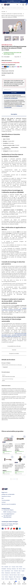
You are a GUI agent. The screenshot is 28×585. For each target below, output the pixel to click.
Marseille (6, 566)
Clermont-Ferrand (13, 574)
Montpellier (4, 568)
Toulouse (13, 566)
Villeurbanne (7, 572)
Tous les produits (6, 500)
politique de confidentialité (11, 98)
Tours (3, 576)
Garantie (14, 350)
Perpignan (11, 576)
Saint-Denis (13, 572)
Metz (15, 576)
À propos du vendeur (14, 353)
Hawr (3, 570)
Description (14, 114)
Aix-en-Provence (5, 574)
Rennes (20, 568)
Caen (19, 579)
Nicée (17, 566)
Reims (24, 568)
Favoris (19, 583)
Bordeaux (14, 568)
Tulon (12, 570)
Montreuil (7, 579)
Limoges (22, 574)
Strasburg (9, 568)
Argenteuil (12, 579)
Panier (14, 582)
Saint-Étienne (7, 570)
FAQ (3, 498)
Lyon (10, 566)
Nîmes (3, 572)
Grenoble (16, 570)
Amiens (6, 576)
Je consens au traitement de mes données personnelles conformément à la (14, 97)
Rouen (3, 579)
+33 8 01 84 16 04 (7, 517)
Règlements (4, 492)
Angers (22, 570)
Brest (19, 574)
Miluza (16, 579)
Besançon (18, 576)
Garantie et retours (6, 496)
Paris (3, 566)
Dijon (20, 570)
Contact (4, 502)
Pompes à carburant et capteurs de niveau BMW (14, 309)
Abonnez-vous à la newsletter (9, 504)
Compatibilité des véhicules (14, 346)
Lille (17, 568)
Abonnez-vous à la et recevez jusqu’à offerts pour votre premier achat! (13, 1)
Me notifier (14, 92)
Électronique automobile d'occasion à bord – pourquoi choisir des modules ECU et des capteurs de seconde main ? (14, 335)
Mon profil (24, 583)
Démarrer (4, 583)
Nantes (20, 566)
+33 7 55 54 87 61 (7, 516)
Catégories (9, 583)
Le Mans (18, 572)
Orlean (22, 576)
